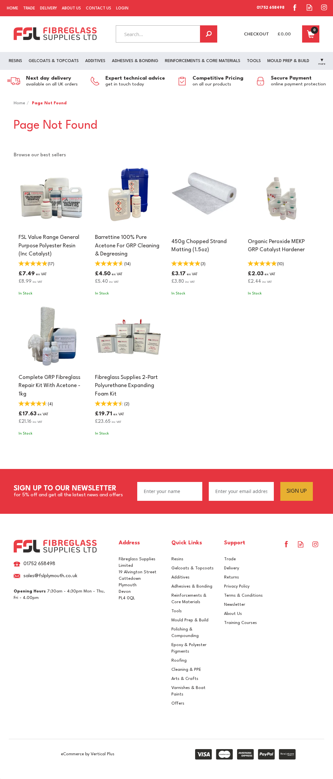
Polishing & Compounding (185, 632)
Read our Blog (309, 7)
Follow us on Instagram (324, 7)
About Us (233, 614)
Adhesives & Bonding (191, 586)
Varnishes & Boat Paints (188, 691)
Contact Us (98, 8)
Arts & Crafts (184, 679)
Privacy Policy (236, 586)
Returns (231, 577)
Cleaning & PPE (186, 670)
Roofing (179, 660)
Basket (310, 34)
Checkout (256, 34)
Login (122, 8)
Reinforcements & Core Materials (188, 598)
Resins (177, 559)
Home (12, 8)
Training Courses (240, 623)
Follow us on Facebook (295, 7)
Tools (176, 611)
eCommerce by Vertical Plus (87, 754)
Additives (180, 577)
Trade (230, 559)
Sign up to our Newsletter (68, 491)
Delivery (231, 568)
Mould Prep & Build (189, 620)
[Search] (208, 34)
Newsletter (234, 605)
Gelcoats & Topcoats (192, 568)
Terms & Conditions (243, 595)
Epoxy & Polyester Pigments (188, 648)
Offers (177, 703)
